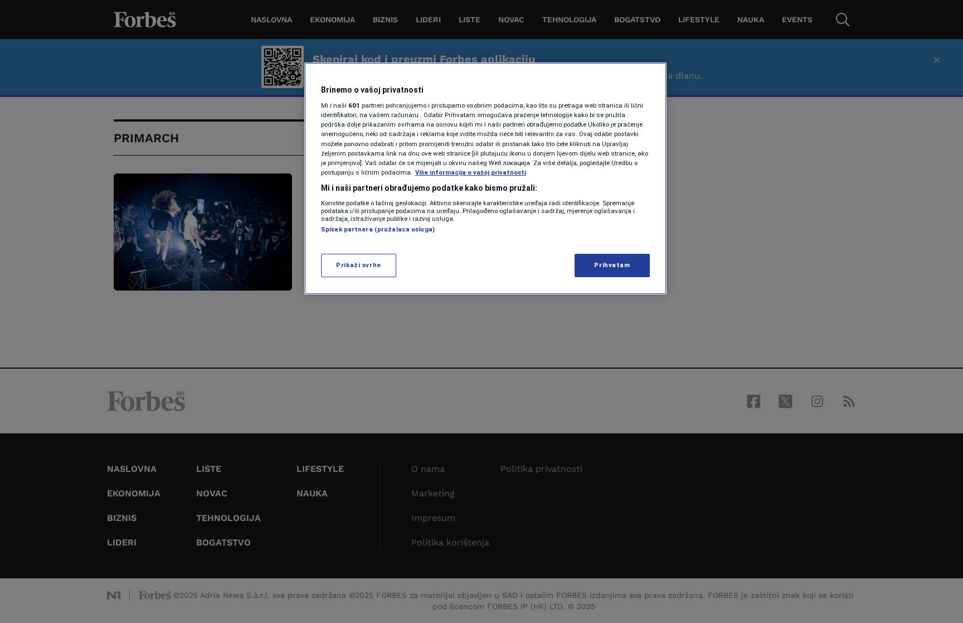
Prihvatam (612, 265)
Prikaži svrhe (358, 265)
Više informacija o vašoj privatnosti (470, 172)
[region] (485, 178)
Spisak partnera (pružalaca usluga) (378, 229)
